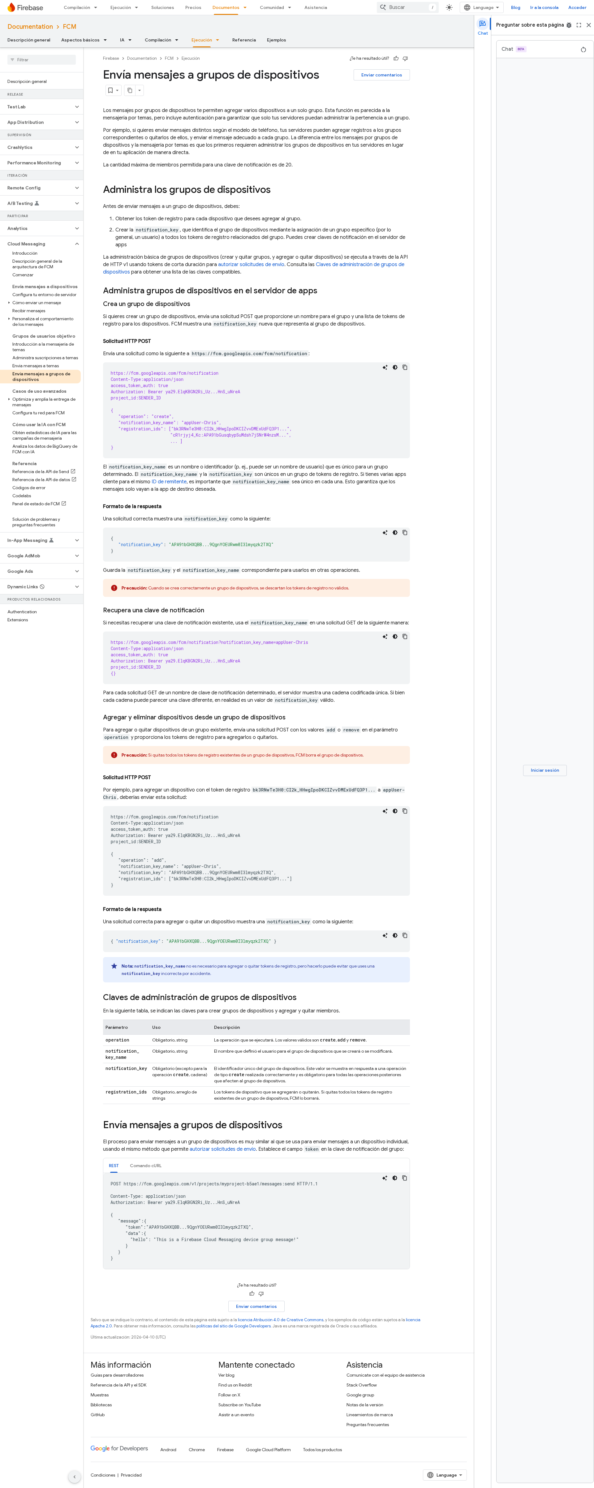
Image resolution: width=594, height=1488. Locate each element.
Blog (515, 7)
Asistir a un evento (236, 1414)
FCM (69, 27)
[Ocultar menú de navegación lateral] (74, 1477)
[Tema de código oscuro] (395, 367)
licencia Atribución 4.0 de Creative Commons (280, 1319)
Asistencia (315, 7)
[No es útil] (405, 58)
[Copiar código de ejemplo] (405, 367)
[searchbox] (41, 60)
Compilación (77, 7)
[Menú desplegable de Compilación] (97, 7)
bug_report (569, 25)
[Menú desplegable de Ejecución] (138, 7)
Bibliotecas (101, 1405)
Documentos (226, 7)
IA (122, 40)
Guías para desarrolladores (117, 1375)
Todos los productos (322, 1449)
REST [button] (114, 1165)
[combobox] (408, 7)
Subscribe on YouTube (239, 1405)
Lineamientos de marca (369, 1414)
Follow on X (229, 1395)
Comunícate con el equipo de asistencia (385, 1375)
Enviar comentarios (381, 75)
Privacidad (131, 1475)
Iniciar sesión (545, 770)
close (588, 25)
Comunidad (272, 7)
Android (168, 1449)
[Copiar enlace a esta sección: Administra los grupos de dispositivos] (277, 190)
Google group (360, 1395)
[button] (36, 107)
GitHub (98, 1414)
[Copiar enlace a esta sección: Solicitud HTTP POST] (157, 341)
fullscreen (579, 25)
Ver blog (226, 1375)
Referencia (244, 40)
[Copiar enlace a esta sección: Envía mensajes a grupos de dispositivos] (288, 1125)
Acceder (577, 7)
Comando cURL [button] (145, 1165)
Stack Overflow (361, 1385)
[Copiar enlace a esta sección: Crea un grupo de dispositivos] (196, 304)
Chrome (197, 1449)
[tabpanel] (256, 1221)
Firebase (111, 58)
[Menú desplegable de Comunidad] (291, 7)
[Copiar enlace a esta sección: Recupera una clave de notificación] (210, 610)
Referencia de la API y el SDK (118, 1385)
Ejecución (120, 7)
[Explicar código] (385, 367)
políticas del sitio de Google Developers (233, 1326)
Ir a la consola (544, 7)
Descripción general (28, 40)
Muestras (100, 1395)
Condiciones (103, 1475)
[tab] (113, 1165)
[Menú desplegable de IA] (131, 39)
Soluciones (162, 7)
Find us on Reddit (235, 1385)
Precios (193, 7)
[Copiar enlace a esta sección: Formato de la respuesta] (167, 506)
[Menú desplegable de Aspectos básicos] (107, 39)
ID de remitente (169, 482)
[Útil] (396, 58)
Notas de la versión (364, 1405)
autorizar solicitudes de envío (251, 264)
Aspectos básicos (80, 40)
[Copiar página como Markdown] (130, 90)
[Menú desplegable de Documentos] (246, 7)
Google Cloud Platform (268, 1449)
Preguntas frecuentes (367, 1424)
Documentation (30, 27)
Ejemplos (276, 40)
